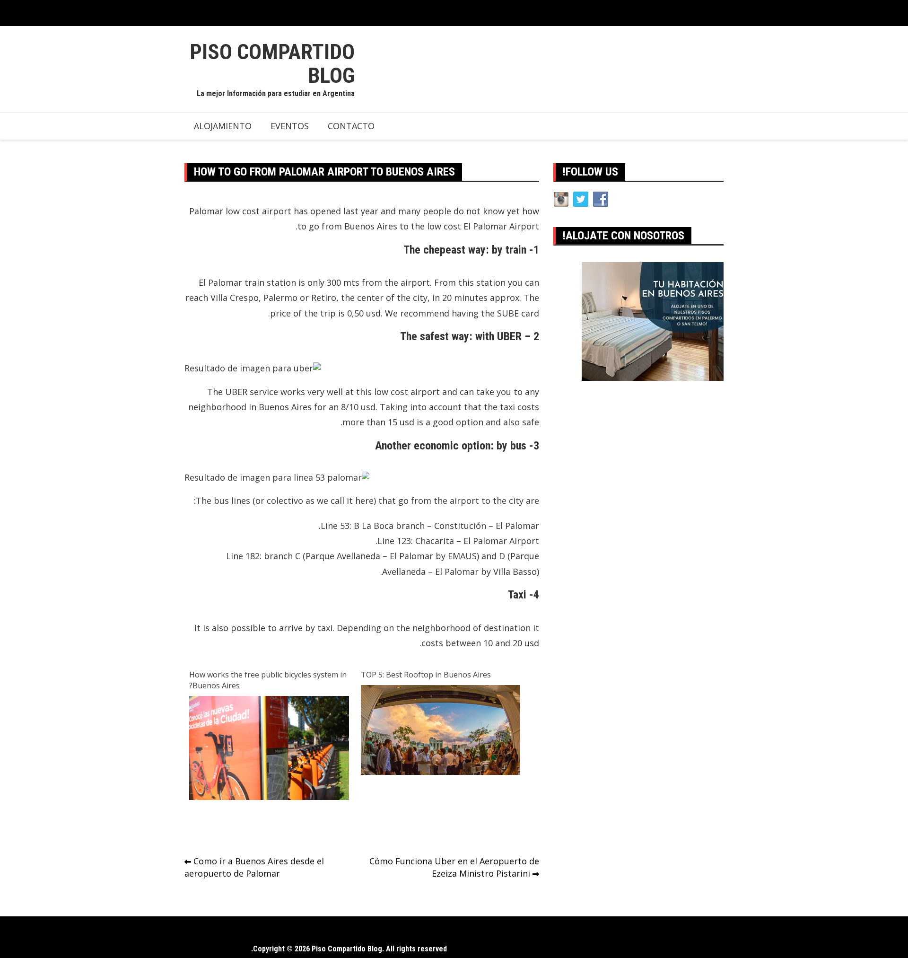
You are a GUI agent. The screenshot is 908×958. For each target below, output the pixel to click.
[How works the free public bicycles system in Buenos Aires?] (269, 748)
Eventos (290, 126)
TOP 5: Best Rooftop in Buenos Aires (426, 674)
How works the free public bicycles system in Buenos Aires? (268, 680)
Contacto (351, 126)
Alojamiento (223, 126)
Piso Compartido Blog (272, 63)
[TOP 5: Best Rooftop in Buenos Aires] (441, 729)
